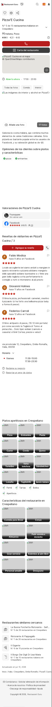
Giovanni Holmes (19, 286)
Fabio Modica (17, 255)
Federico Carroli (19, 311)
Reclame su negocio (15, 368)
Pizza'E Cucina (13, 20)
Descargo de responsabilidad (23, 688)
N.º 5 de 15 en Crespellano (20, 27)
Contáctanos (11, 682)
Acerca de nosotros (16, 685)
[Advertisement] (26, 184)
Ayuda (40, 688)
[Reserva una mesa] (26, 43)
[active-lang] (44, 4)
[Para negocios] (22, 4)
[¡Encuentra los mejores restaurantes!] (9, 4)
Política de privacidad (35, 685)
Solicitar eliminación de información (34, 682)
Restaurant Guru (34, 694)
